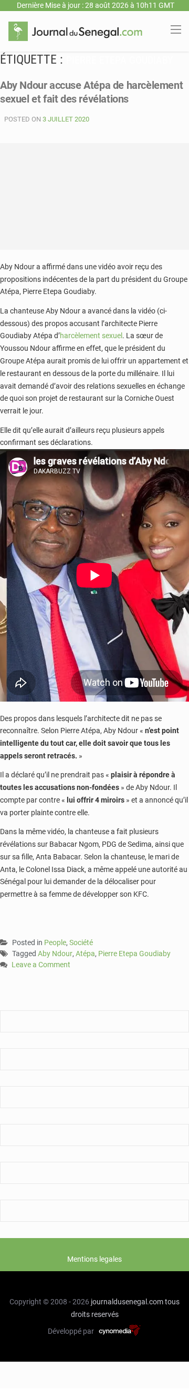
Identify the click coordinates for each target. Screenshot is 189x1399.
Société (81, 942)
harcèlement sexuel (91, 335)
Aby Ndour (55, 953)
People (55, 942)
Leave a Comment (41, 965)
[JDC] (75, 30)
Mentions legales (94, 1259)
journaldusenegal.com (127, 1301)
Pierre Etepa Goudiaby (134, 953)
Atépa (85, 953)
